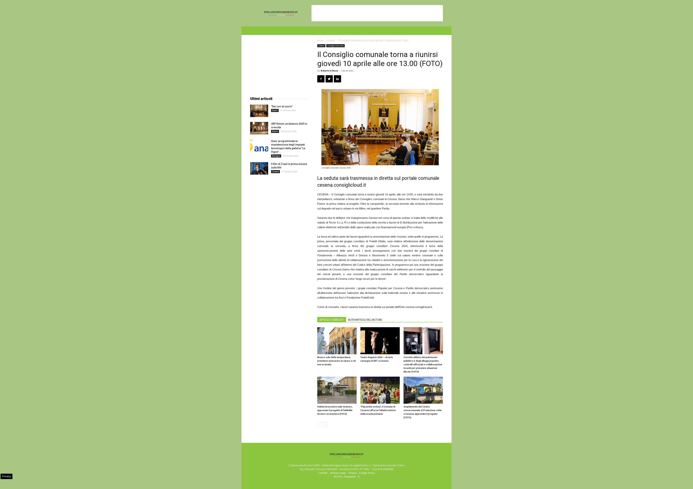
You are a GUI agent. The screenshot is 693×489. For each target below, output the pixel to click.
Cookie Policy (367, 473)
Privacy (352, 473)
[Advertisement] (377, 13)
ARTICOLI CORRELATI (331, 319)
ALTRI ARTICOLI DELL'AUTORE (365, 319)
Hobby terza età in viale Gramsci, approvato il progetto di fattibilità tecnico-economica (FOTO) (334, 410)
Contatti (323, 473)
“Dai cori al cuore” (282, 106)
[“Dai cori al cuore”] (259, 111)
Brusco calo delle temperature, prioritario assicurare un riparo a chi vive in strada (336, 361)
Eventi (275, 110)
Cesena (331, 40)
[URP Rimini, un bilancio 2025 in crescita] (259, 128)
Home (320, 40)
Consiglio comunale (335, 45)
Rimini (275, 131)
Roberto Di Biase (329, 70)
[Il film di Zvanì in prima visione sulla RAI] (259, 168)
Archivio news (338, 473)
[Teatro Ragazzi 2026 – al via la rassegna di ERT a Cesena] (380, 340)
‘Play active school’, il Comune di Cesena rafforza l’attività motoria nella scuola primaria (378, 410)
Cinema (275, 171)
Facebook (350, 476)
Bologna (276, 156)
